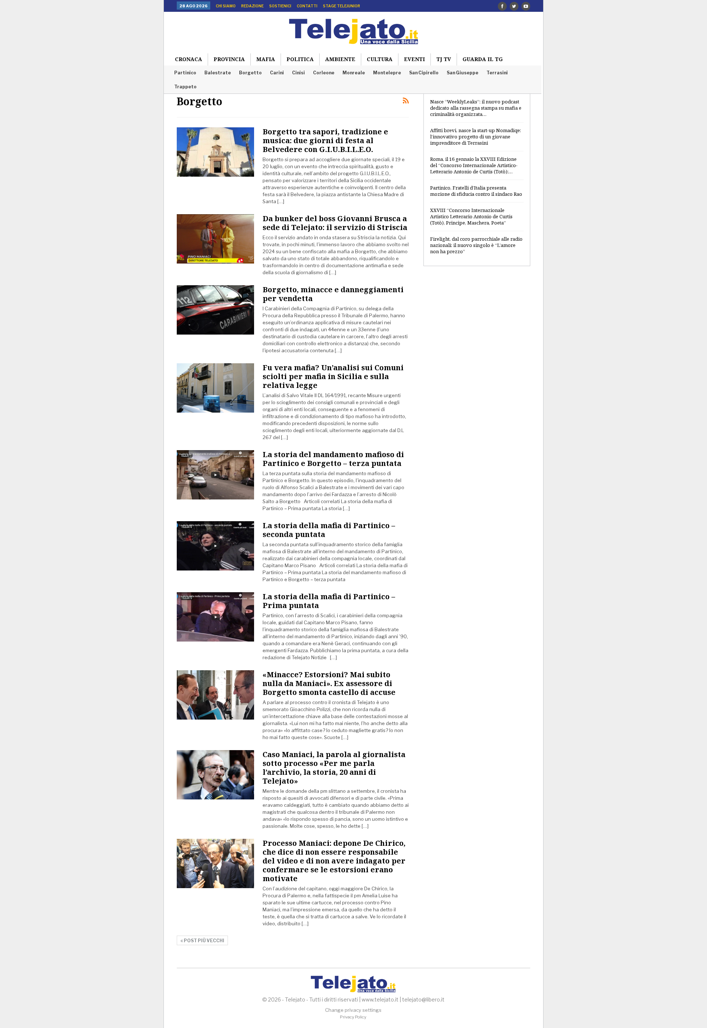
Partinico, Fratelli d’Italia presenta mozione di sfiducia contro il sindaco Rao (476, 190)
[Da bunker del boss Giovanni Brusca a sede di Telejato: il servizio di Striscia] (215, 239)
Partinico (185, 72)
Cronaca (188, 59)
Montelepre (387, 72)
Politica (300, 59)
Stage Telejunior (341, 6)
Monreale (353, 72)
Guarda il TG (482, 59)
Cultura (380, 59)
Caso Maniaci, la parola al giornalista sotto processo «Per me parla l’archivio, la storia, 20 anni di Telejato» (334, 767)
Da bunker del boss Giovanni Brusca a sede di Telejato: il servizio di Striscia (335, 222)
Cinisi (298, 72)
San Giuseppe (462, 72)
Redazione (252, 6)
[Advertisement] (476, 391)
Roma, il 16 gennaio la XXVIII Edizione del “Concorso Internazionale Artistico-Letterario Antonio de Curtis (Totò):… (473, 165)
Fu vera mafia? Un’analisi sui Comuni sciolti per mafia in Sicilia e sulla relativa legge (333, 376)
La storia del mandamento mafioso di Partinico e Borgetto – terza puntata (333, 458)
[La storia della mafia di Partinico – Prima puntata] (215, 617)
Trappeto (185, 86)
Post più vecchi (203, 940)
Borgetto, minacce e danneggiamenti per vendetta (333, 294)
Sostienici (280, 6)
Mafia (265, 59)
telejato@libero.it (423, 999)
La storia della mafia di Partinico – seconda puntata (329, 529)
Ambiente (340, 59)
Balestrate (217, 72)
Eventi (414, 59)
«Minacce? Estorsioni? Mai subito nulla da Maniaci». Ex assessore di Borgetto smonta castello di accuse (329, 683)
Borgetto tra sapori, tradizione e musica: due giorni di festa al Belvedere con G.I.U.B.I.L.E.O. (325, 140)
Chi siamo (226, 6)
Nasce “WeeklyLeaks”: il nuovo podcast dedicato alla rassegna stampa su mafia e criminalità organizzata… (475, 107)
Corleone (323, 72)
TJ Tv (443, 59)
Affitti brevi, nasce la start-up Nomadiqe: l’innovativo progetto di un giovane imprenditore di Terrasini (475, 136)
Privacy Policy (353, 1017)
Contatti (307, 6)
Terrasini (497, 72)
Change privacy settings (353, 1010)
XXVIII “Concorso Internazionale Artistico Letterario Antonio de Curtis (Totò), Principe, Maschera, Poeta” (471, 216)
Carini (277, 72)
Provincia (229, 59)
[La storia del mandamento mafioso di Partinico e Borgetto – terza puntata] (215, 474)
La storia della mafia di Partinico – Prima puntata (329, 600)
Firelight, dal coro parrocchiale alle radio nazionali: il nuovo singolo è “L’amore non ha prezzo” (476, 245)
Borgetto (250, 72)
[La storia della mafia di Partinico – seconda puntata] (215, 545)
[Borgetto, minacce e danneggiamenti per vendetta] (215, 310)
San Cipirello (424, 72)
